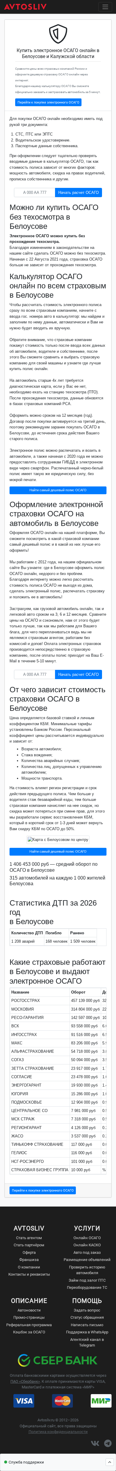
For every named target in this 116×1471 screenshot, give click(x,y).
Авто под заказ (87, 1252)
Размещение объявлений (87, 1259)
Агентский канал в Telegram (87, 1342)
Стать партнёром (29, 1245)
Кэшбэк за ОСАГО (29, 1332)
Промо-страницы (29, 1317)
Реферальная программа (29, 1325)
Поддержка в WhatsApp (87, 1332)
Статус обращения (87, 1317)
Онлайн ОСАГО (87, 1238)
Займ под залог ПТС (87, 1280)
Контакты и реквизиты (29, 1274)
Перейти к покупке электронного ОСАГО (48, 102)
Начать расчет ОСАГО (78, 192)
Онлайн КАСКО (87, 1245)
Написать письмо (87, 1325)
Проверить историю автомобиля (87, 1270)
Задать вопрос (87, 1310)
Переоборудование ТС (87, 1287)
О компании (29, 1267)
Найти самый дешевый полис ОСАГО (58, 490)
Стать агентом (29, 1238)
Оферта (29, 1252)
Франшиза (29, 1259)
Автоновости (29, 1310)
